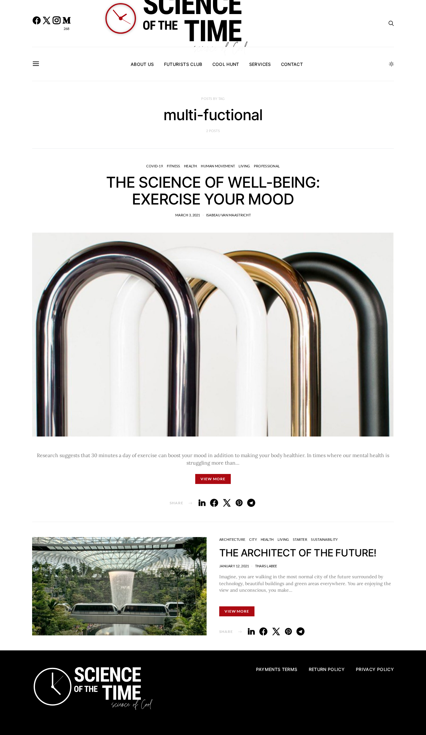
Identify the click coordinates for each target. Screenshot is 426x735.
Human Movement (218, 166)
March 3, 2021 (187, 215)
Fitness (173, 166)
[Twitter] (46, 23)
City (253, 539)
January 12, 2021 (234, 566)
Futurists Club (183, 64)
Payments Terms (277, 669)
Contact (292, 64)
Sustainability (324, 539)
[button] (391, 64)
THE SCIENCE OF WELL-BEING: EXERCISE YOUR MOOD (213, 190)
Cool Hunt (225, 64)
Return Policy (327, 669)
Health (190, 166)
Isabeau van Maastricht (228, 215)
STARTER (300, 539)
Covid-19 (154, 166)
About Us (142, 64)
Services (260, 64)
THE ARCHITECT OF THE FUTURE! (297, 553)
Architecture (232, 539)
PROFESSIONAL (267, 166)
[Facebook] (36, 23)
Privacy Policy (375, 669)
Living (244, 166)
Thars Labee (266, 566)
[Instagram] (56, 23)
